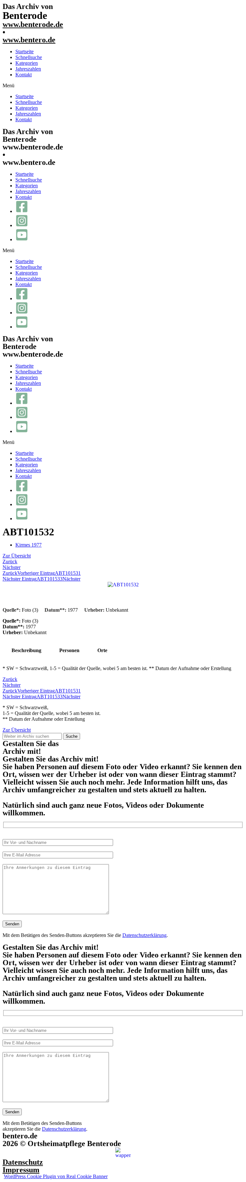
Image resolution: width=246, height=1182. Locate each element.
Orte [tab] (102, 650)
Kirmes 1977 (28, 545)
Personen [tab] (69, 650)
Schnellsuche (28, 57)
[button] (123, 86)
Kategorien (26, 63)
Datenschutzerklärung (144, 935)
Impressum (21, 1170)
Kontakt (23, 74)
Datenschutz (23, 1162)
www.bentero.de (29, 40)
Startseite (24, 51)
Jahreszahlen (28, 69)
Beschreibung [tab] (26, 650)
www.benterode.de (33, 24)
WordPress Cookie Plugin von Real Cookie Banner (56, 1176)
